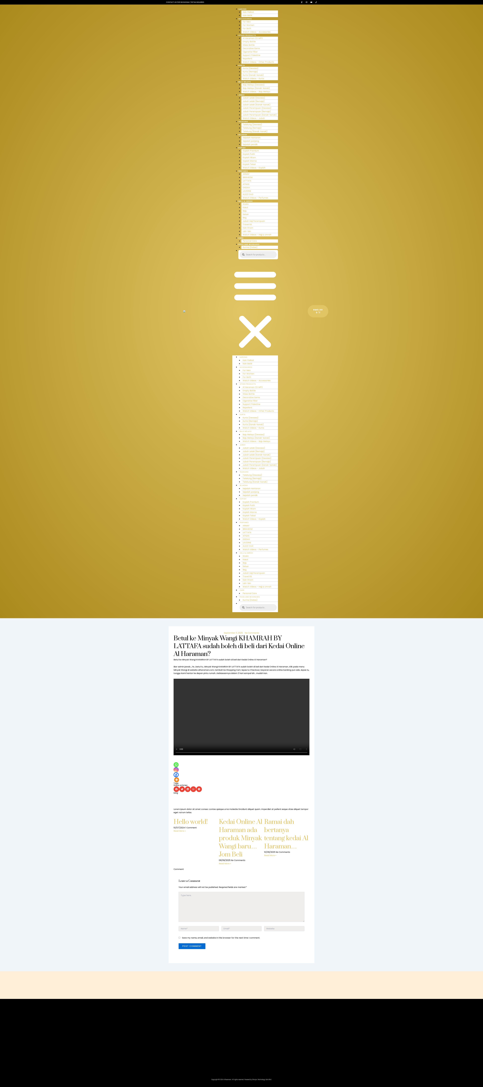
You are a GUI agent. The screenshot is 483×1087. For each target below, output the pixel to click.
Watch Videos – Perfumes (255, 197)
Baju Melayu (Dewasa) (254, 84)
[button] (255, 309)
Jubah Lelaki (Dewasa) (254, 97)
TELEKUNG (243, 121)
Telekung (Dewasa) (252, 124)
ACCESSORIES (245, 19)
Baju (245, 210)
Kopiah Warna (250, 160)
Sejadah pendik (250, 144)
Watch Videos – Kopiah (254, 167)
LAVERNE (247, 191)
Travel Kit (247, 224)
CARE (240, 238)
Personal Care (250, 240)
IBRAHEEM (247, 177)
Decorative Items (251, 48)
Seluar (246, 214)
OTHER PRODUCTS (247, 35)
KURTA (241, 65)
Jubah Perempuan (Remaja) (257, 111)
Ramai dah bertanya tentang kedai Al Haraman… (286, 834)
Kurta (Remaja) (250, 71)
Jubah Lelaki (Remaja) (254, 101)
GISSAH (246, 187)
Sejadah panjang (251, 141)
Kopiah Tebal (249, 164)
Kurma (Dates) (250, 247)
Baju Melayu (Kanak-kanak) (256, 88)
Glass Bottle (249, 45)
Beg (244, 217)
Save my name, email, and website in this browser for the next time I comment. (221, 937)
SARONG (242, 9)
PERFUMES (243, 171)
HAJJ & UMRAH (245, 201)
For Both (247, 28)
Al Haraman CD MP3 (253, 38)
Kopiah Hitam (249, 157)
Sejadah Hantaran (251, 137)
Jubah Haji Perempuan (254, 221)
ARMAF (246, 174)
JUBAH (241, 95)
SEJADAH (242, 135)
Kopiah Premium (251, 150)
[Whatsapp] (176, 764)
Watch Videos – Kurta (253, 78)
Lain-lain (247, 231)
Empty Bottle (249, 41)
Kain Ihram (248, 227)
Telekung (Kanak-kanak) (255, 131)
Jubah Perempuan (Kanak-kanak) (260, 114)
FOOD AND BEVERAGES (248, 244)
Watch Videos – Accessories (257, 31)
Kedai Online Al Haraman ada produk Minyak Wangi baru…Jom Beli (240, 838)
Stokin (246, 204)
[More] (177, 779)
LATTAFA (247, 180)
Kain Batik (247, 15)
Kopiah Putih (249, 154)
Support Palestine (251, 55)
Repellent (247, 58)
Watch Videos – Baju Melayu (256, 91)
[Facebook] (176, 774)
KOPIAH (242, 148)
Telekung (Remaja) (252, 127)
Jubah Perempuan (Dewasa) (257, 108)
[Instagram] (176, 769)
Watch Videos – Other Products (258, 62)
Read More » (180, 831)
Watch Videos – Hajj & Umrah (257, 234)
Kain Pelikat (248, 12)
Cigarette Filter (250, 51)
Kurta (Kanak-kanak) (253, 75)
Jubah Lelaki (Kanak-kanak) (256, 104)
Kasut (245, 207)
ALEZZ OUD (248, 194)
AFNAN (246, 184)
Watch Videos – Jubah (254, 118)
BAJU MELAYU (244, 82)
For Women (248, 25)
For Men (247, 21)
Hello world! (191, 822)
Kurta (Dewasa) (250, 68)
